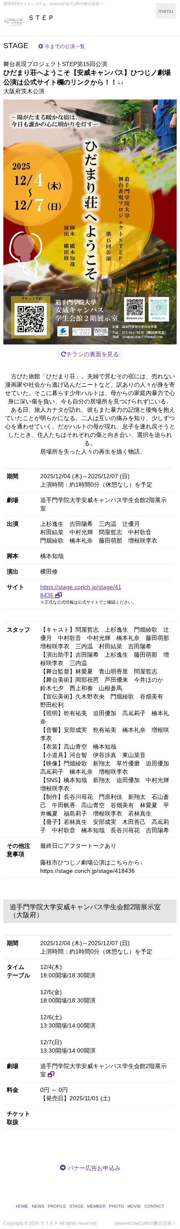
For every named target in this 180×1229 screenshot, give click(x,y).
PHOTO (116, 1206)
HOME (22, 1206)
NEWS (38, 1206)
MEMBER (96, 1206)
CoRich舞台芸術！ (158, 1223)
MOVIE (134, 1206)
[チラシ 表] (90, 221)
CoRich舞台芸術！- (87, 4)
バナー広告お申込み (94, 1168)
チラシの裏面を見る (92, 354)
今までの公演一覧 (65, 46)
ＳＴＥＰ (41, 17)
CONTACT (154, 1206)
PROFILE (57, 1206)
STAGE (76, 1206)
